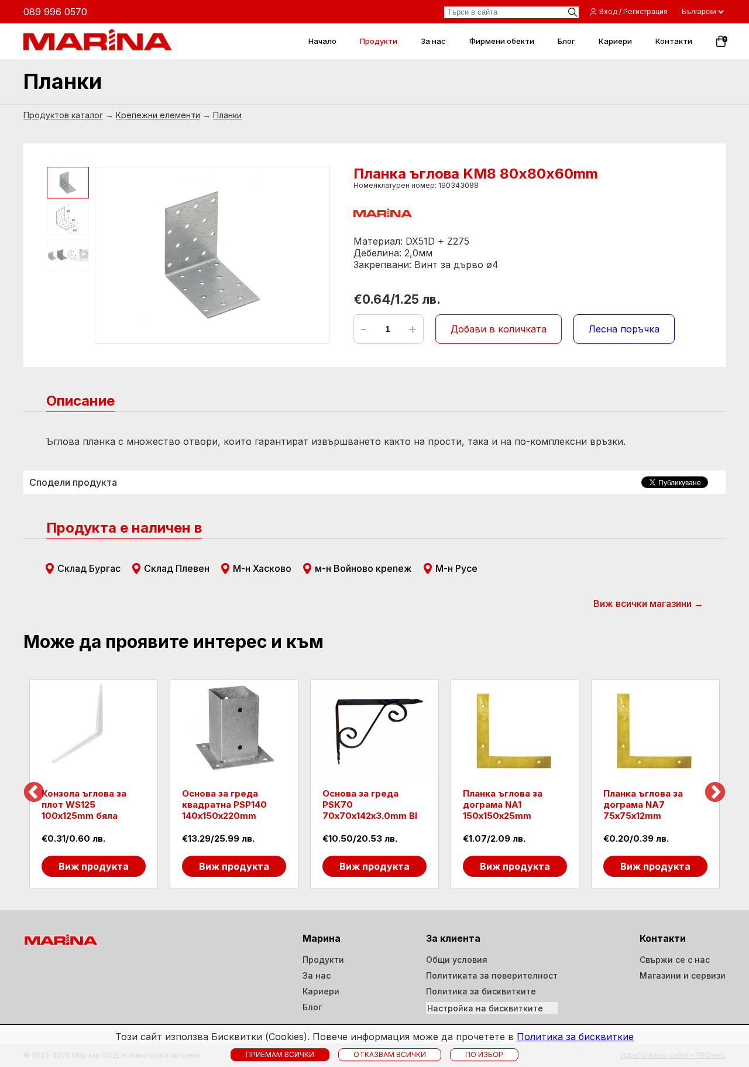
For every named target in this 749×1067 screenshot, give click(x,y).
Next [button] (715, 793)
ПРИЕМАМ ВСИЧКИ (280, 1054)
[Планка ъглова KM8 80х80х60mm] (212, 255)
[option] (93, 784)
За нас (317, 975)
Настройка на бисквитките (485, 1008)
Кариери (321, 991)
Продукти (323, 960)
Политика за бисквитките (481, 991)
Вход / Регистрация (633, 11)
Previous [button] (34, 793)
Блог (312, 1007)
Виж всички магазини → (648, 603)
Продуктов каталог (63, 115)
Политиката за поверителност (492, 975)
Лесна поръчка (624, 329)
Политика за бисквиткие (575, 1036)
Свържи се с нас (675, 960)
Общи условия (456, 960)
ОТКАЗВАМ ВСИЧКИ (389, 1054)
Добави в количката (499, 329)
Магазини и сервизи (683, 975)
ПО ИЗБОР (484, 1054)
